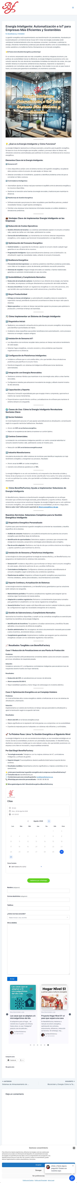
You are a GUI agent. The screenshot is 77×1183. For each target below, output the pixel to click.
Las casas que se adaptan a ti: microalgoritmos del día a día (23, 997)
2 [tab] (34, 1045)
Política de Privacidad (41, 1180)
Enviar (12, 979)
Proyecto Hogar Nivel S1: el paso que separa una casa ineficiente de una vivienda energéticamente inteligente (54, 997)
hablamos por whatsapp (38, 880)
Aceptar (39, 1165)
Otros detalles (12, 923)
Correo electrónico (17, 896)
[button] (74, 1148)
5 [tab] (45, 1045)
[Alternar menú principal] (73, 7)
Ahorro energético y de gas (48, 507)
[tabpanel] (23, 1014)
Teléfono (10, 905)
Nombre (13, 887)
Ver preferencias (38, 1176)
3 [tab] (37, 1045)
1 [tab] (30, 1045)
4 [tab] (41, 1045)
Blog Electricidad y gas (17, 1012)
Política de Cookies (28, 1180)
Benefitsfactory (21, 1031)
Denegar (38, 1170)
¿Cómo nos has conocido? (16, 914)
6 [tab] (48, 1045)
